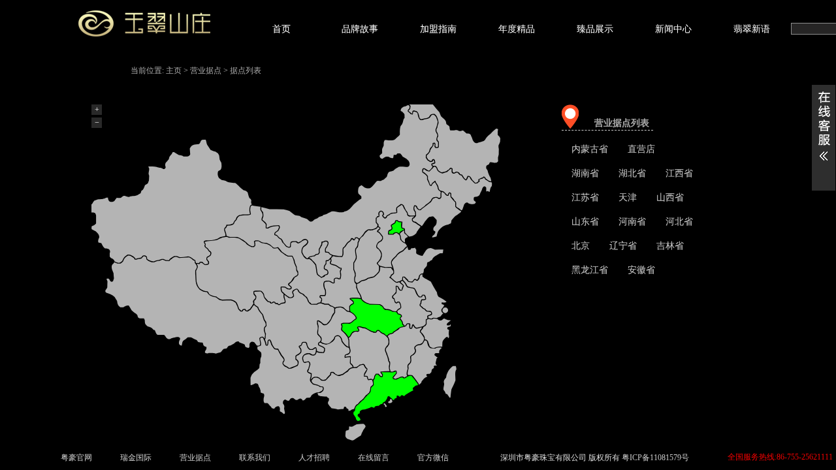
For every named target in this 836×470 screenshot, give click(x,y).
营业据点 (205, 70)
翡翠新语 (751, 29)
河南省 (632, 222)
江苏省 (585, 197)
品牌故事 (360, 29)
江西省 (679, 173)
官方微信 (433, 457)
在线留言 (373, 457)
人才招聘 (314, 457)
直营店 (641, 149)
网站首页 (160, 26)
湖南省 (585, 173)
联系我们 (254, 457)
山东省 (585, 222)
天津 (628, 197)
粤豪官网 (76, 457)
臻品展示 (595, 29)
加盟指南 (438, 29)
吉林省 (670, 246)
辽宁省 (623, 246)
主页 (174, 70)
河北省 (679, 222)
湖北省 (632, 173)
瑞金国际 (136, 457)
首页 (281, 29)
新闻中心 (673, 29)
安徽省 (641, 270)
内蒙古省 (589, 149)
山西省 (670, 197)
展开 (823, 138)
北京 (580, 246)
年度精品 (516, 29)
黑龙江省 (589, 270)
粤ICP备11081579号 (655, 457)
